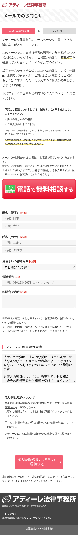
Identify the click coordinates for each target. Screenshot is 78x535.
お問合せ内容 (14, 292)
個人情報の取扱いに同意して (37, 462)
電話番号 (11, 276)
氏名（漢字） (14, 212)
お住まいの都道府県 (19, 261)
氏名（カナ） (14, 237)
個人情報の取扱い (20, 422)
